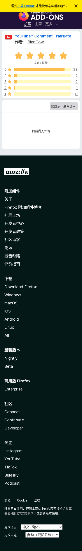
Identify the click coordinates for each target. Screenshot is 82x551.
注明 (20, 508)
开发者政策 (14, 231)
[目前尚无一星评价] (42, 94)
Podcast (12, 483)
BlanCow (36, 42)
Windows (12, 295)
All (6, 335)
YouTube (12, 459)
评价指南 (12, 264)
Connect (12, 412)
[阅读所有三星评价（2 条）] (42, 81)
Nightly (10, 358)
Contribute (14, 420)
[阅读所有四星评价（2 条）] (42, 75)
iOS (7, 311)
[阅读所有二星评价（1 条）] (42, 88)
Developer (13, 428)
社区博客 (12, 239)
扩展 (27, 24)
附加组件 (12, 191)
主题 (38, 24)
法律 (37, 500)
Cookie (22, 500)
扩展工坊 (12, 215)
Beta (8, 366)
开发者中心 (14, 223)
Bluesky (11, 475)
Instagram (13, 451)
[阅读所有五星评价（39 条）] (42, 69)
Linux (9, 327)
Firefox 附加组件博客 (23, 207)
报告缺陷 (12, 256)
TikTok (10, 467)
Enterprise (13, 389)
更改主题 (10, 535)
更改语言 (10, 527)
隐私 (7, 500)
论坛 (8, 247)
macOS (10, 303)
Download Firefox (20, 286)
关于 (8, 199)
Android (11, 319)
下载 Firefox (26, 6)
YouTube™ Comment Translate (43, 36)
